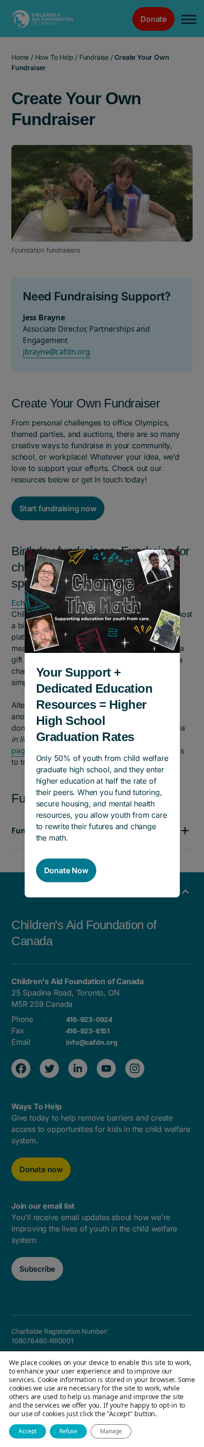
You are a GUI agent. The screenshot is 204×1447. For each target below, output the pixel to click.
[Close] (166, 562)
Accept (28, 1431)
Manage (111, 1431)
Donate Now (66, 870)
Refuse (68, 1431)
